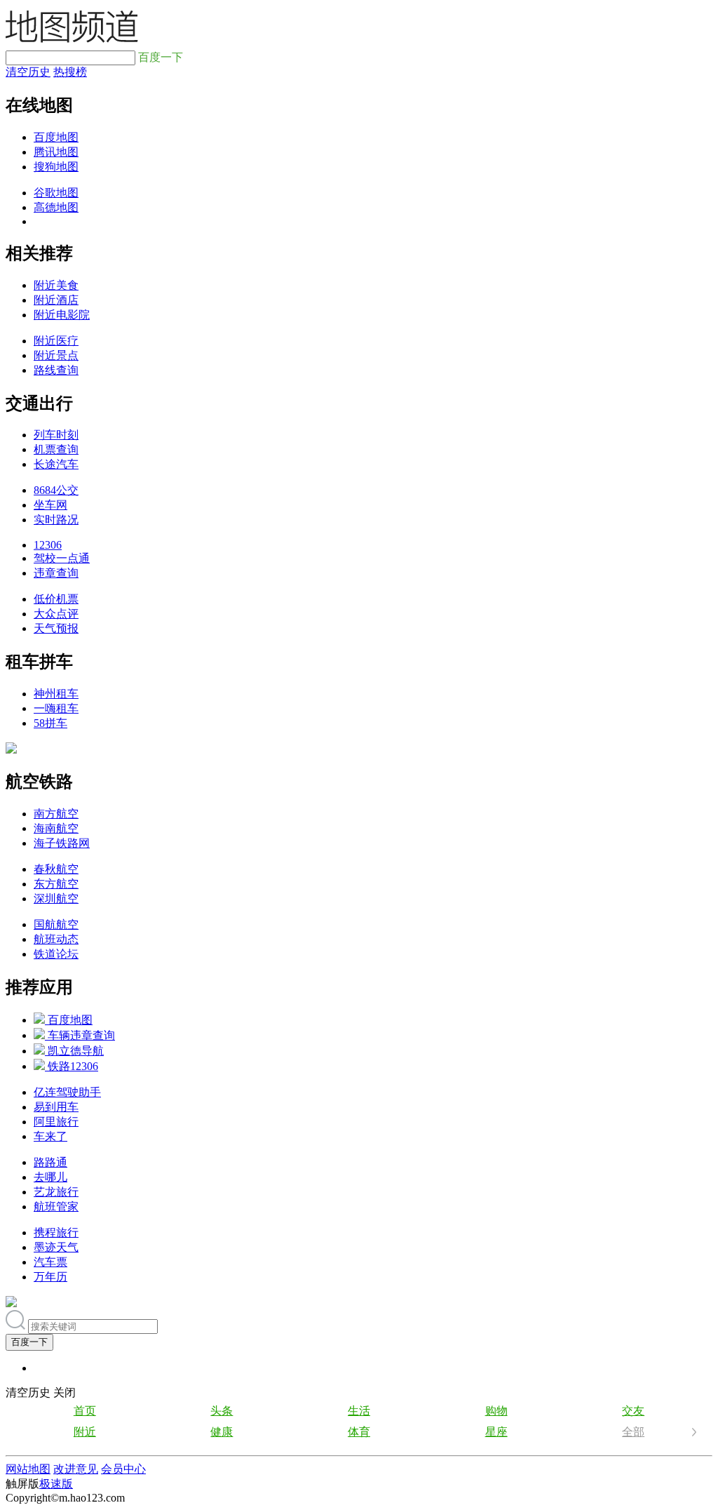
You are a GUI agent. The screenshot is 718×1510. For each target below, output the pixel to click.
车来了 (50, 1136)
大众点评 (56, 614)
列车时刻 (56, 435)
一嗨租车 (56, 708)
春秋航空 (56, 869)
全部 (633, 1432)
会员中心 (123, 1469)
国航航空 (56, 924)
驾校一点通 (62, 558)
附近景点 (56, 355)
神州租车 (56, 694)
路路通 (50, 1162)
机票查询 (56, 449)
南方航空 (56, 814)
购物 (496, 1411)
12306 (48, 545)
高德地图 (56, 207)
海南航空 (56, 828)
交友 (633, 1411)
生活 (359, 1411)
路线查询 (56, 370)
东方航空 (56, 884)
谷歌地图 (56, 193)
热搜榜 (70, 72)
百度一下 (29, 1342)
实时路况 (56, 520)
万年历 (50, 1277)
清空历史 (28, 72)
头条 (221, 1411)
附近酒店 (56, 300)
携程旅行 (56, 1232)
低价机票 (56, 599)
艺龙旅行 (56, 1192)
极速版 (56, 1484)
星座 (496, 1432)
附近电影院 (62, 315)
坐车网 (50, 505)
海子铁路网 (62, 843)
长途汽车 (56, 464)
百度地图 (56, 137)
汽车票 (50, 1262)
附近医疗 (56, 341)
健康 (221, 1432)
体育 (359, 1432)
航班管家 (56, 1206)
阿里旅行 (56, 1122)
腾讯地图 (56, 152)
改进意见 (75, 1469)
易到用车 (56, 1107)
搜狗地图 (56, 167)
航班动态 (56, 939)
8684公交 (56, 490)
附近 (85, 1432)
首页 (85, 1411)
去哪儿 (50, 1177)
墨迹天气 (56, 1247)
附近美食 (56, 285)
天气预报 (56, 628)
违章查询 (56, 573)
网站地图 (28, 1469)
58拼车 (50, 723)
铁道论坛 (56, 954)
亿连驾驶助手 (67, 1092)
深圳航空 (56, 898)
